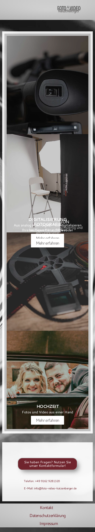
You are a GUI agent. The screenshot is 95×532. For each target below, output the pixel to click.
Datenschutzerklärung (47, 515)
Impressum (48, 523)
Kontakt (46, 507)
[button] (6, 10)
